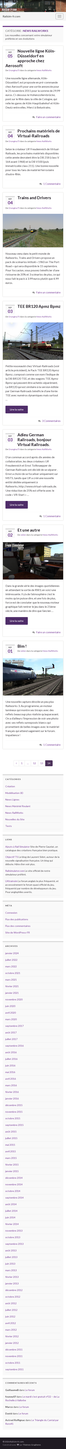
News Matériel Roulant (17, 806)
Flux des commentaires (17, 925)
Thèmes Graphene (32, 1444)
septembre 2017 (14, 1025)
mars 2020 (11, 1019)
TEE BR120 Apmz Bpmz (39, 306)
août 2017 (11, 1032)
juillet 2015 (11, 1138)
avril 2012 (10, 1323)
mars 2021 (11, 979)
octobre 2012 (12, 1296)
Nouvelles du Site (14, 819)
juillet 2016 (11, 1058)
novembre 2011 (14, 1356)
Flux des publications (16, 919)
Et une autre (28, 530)
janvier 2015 (12, 1171)
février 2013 (12, 1276)
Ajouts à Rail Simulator (17, 846)
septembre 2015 (14, 1124)
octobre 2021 (12, 973)
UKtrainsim (11, 881)
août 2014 (11, 1204)
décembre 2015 (14, 1105)
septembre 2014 (14, 1197)
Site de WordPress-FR (17, 932)
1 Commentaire (52, 183)
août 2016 (11, 1052)
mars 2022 (11, 966)
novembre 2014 (14, 1184)
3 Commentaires (51, 420)
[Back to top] (58, 1441)
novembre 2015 (14, 1111)
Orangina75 (14, 70)
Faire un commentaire (48, 117)
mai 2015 (10, 1144)
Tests (8, 825)
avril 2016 (10, 1078)
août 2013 (11, 1250)
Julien (23, 534)
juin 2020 (10, 1006)
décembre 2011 (14, 1349)
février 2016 (12, 1091)
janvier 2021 (12, 992)
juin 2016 (10, 1065)
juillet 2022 (11, 959)
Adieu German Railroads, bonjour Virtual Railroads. (34, 439)
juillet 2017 (11, 1039)
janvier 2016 (12, 1098)
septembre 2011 (14, 1369)
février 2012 (12, 1336)
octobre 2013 (12, 1237)
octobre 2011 (12, 1362)
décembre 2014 (14, 1177)
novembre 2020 (14, 999)
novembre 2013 (14, 1230)
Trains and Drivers (34, 197)
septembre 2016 (14, 1045)
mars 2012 (11, 1329)
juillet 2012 (11, 1309)
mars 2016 (11, 1085)
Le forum (30, 1390)
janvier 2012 (12, 1342)
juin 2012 (10, 1316)
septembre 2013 (14, 1243)
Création (10, 786)
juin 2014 (10, 1217)
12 (34, 763)
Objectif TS (11, 856)
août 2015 (11, 1131)
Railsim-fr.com (11, 16)
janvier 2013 (12, 1283)
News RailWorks (44, 70)
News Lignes (12, 799)
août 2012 (11, 1303)
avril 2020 (10, 1012)
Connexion (11, 912)
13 (41, 763)
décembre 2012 (14, 1290)
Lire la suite (16, 409)
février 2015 (12, 1164)
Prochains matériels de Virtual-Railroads (38, 133)
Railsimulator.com (14, 870)
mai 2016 (10, 1072)
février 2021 (12, 986)
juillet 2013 (11, 1257)
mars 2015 (11, 1157)
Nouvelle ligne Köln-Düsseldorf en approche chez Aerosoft (30, 58)
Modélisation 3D (14, 792)
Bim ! (22, 646)
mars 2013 (11, 1270)
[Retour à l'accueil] (33, 6)
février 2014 (12, 1224)
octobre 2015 (12, 1118)
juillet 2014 (11, 1210)
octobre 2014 (12, 1190)
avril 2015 (10, 1151)
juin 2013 (10, 1263)
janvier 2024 (12, 953)
